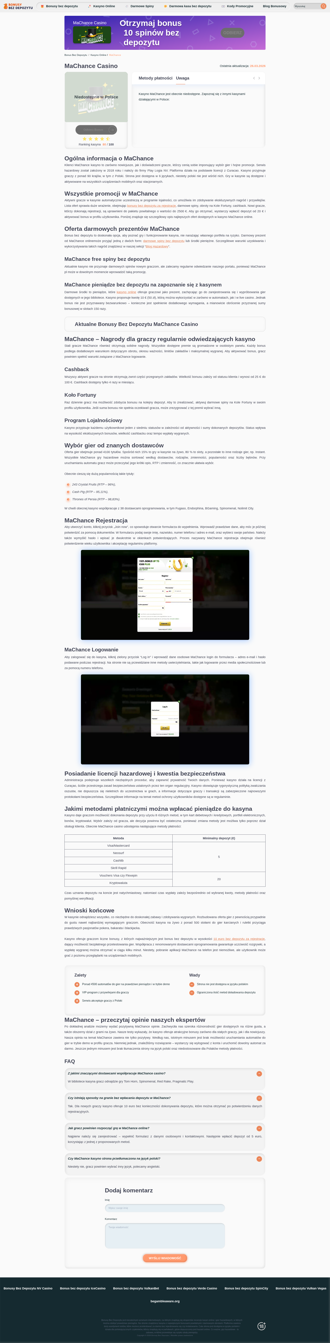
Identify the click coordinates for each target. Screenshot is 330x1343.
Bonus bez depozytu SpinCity (246, 1288)
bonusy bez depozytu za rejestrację (151, 205)
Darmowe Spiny (142, 6)
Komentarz (111, 1218)
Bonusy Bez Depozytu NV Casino (28, 1288)
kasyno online (126, 292)
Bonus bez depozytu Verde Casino (192, 1288)
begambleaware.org (165, 1301)
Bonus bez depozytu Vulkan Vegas (301, 1288)
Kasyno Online (104, 6)
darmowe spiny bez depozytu (163, 241)
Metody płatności (156, 78)
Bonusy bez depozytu (62, 6)
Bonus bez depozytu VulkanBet (136, 1288)
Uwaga (182, 78)
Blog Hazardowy (157, 246)
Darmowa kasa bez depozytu (190, 6)
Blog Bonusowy (274, 6)
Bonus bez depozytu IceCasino (83, 1288)
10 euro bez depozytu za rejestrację (239, 939)
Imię (107, 1199)
